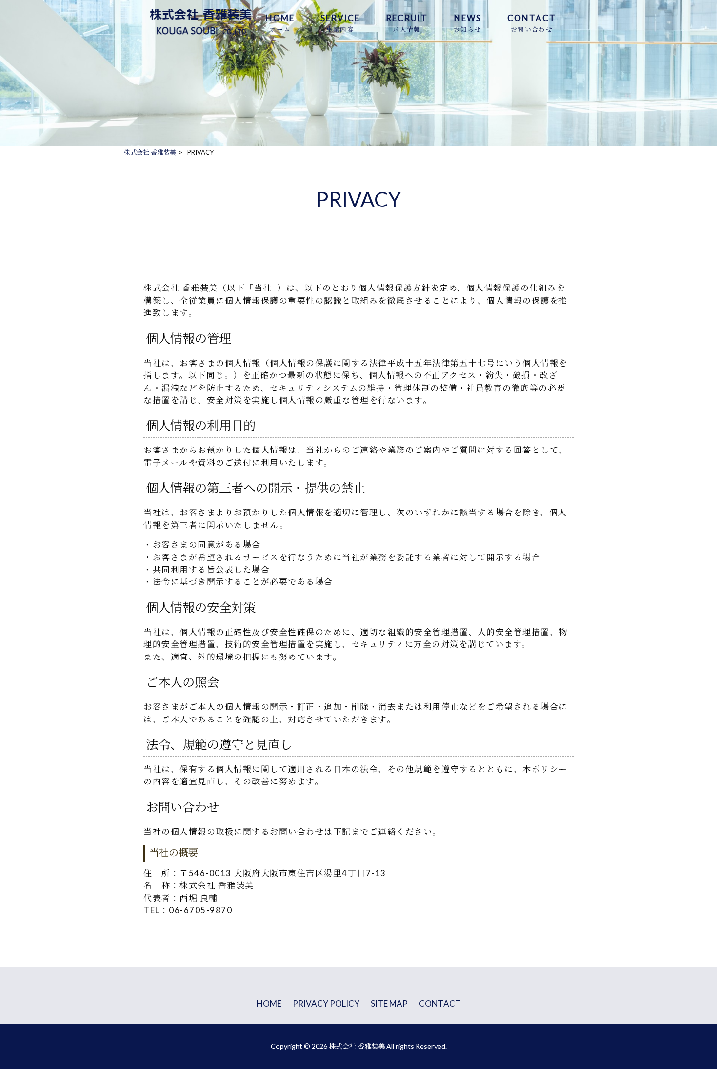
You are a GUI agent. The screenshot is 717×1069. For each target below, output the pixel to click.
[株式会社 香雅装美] (201, 34)
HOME (269, 1003)
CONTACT (440, 1003)
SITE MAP (389, 1003)
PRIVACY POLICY (326, 1003)
